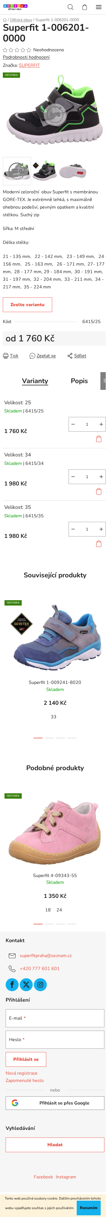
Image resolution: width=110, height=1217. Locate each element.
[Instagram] (40, 984)
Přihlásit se (26, 1059)
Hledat (55, 1145)
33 (53, 717)
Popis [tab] (79, 380)
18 (48, 910)
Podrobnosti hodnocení (26, 57)
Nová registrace (22, 1073)
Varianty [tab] (35, 380)
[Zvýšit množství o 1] (101, 424)
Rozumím (89, 1208)
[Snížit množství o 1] (73, 424)
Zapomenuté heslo (25, 1080)
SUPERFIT (29, 65)
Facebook (43, 1177)
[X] (26, 984)
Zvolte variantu (27, 305)
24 (59, 910)
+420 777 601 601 (40, 969)
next (104, 629)
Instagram (66, 1177)
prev (5, 629)
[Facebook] (12, 984)
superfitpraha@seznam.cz (46, 956)
